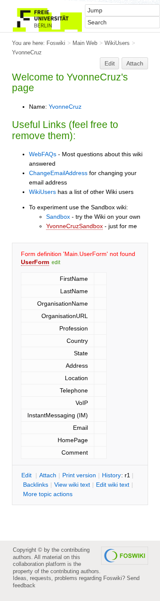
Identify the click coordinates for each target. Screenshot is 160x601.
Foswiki (56, 43)
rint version (79, 475)
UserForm (35, 262)
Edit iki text (112, 484)
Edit (110, 63)
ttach (47, 475)
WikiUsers (117, 43)
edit (56, 262)
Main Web (85, 43)
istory (111, 475)
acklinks (35, 484)
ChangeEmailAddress (58, 173)
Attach (134, 63)
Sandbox (58, 216)
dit (27, 475)
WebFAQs (42, 154)
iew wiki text (72, 484)
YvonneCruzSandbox (74, 226)
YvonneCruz (27, 52)
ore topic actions (48, 494)
